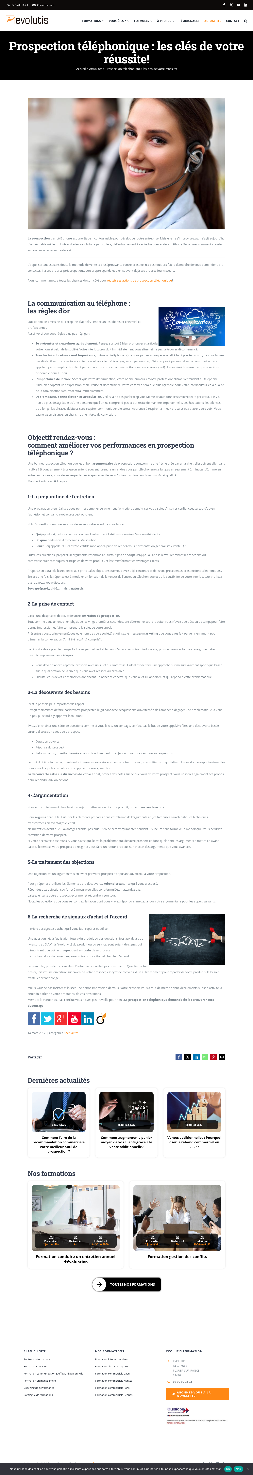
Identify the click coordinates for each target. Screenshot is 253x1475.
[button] (245, 20)
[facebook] (224, 5)
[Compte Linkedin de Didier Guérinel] (87, 1015)
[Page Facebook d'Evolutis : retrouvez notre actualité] (34, 1015)
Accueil (81, 69)
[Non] (248, 1469)
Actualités (95, 69)
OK (228, 1468)
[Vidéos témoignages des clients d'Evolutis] (74, 1015)
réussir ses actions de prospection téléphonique (139, 280)
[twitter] (231, 5)
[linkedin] (245, 5)
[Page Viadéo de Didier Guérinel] (101, 1015)
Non (238, 1468)
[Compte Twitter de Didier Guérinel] (47, 1015)
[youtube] (238, 5)
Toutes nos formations (132, 1284)
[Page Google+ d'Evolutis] (61, 1015)
